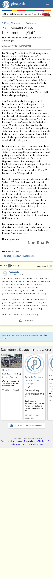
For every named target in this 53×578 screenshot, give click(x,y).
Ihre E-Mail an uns (35, 444)
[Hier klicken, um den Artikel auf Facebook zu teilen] (38, 242)
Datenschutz (29, 441)
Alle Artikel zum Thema (28, 425)
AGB (38, 441)
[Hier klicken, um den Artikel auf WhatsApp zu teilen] (29, 242)
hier (45, 335)
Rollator (7, 255)
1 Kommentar (24, 45)
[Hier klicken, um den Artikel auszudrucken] (47, 242)
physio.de (14, 3)
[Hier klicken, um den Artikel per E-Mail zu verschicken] (43, 242)
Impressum (17, 441)
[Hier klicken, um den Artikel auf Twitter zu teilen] (33, 242)
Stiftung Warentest (24, 255)
